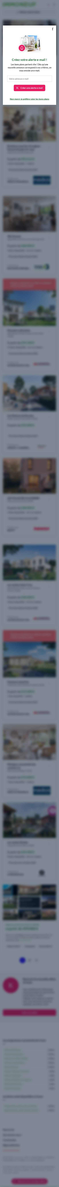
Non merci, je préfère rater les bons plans (29, 99)
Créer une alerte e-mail (31, 88)
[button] (52, 29)
